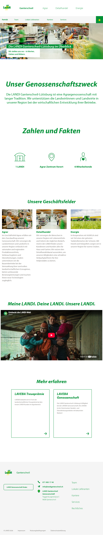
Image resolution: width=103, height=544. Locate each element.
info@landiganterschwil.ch (52, 487)
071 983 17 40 (48, 482)
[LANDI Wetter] (99, 19)
